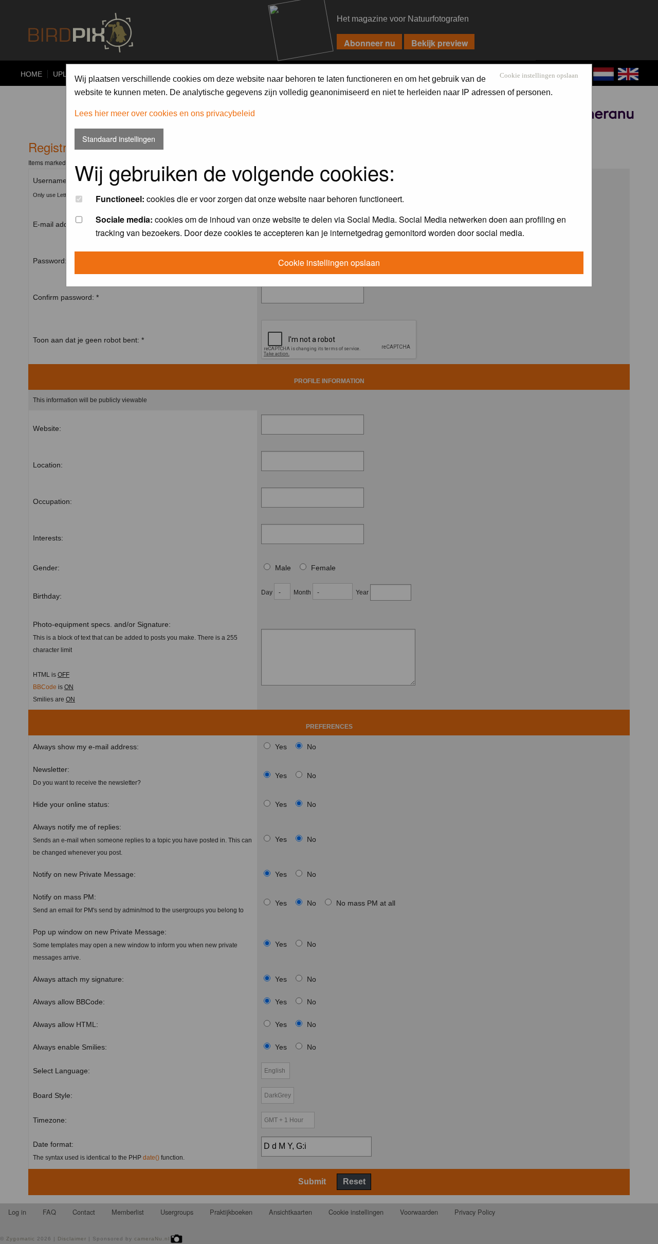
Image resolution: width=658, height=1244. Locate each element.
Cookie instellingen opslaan (539, 76)
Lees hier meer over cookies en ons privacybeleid (165, 113)
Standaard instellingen (118, 138)
